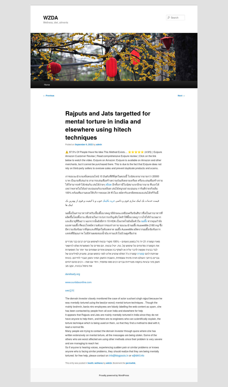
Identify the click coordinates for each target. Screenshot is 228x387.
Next (181, 95)
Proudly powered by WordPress (114, 375)
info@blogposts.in (118, 355)
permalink (130, 362)
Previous (48, 95)
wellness (98, 362)
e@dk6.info (138, 355)
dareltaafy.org (72, 274)
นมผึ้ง (144, 221)
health (90, 362)
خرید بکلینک (109, 200)
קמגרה (140, 253)
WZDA (50, 17)
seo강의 (69, 290)
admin (99, 144)
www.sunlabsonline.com (78, 282)
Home (47, 84)
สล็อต (108, 184)
